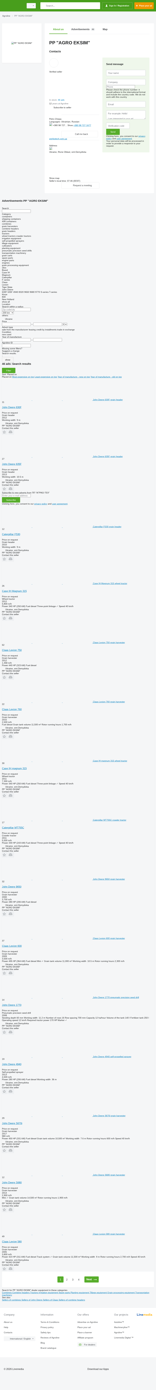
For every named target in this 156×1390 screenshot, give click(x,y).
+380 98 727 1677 (82, 125)
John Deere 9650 (11, 886)
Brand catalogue (48, 1348)
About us (8, 1322)
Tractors (34, 1292)
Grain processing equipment (121, 1292)
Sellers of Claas (51, 1300)
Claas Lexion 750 (12, 650)
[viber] (65, 128)
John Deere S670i (12, 1123)
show (7, 360)
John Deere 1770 (11, 1005)
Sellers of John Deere (32, 1300)
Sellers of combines (11, 1300)
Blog (43, 1343)
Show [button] (70, 125)
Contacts (8, 1332)
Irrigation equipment (49, 1292)
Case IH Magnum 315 (14, 591)
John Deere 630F (11, 407)
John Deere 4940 (11, 1064)
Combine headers (21, 1292)
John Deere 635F (11, 464)
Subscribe (11, 500)
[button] (62, 107)
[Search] (43, 6)
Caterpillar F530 (11, 534)
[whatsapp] (55, 128)
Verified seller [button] (55, 71)
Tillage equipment (98, 1292)
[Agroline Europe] (13, 6)
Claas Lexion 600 (12, 946)
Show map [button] (54, 178)
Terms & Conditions (50, 1322)
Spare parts (65, 1292)
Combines (7, 1292)
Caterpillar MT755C (13, 827)
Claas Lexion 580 (12, 1241)
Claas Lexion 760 (12, 709)
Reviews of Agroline (50, 1337)
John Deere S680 (12, 1182)
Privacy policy (47, 1327)
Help (6, 1327)
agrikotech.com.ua (58, 138)
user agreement (124, 138)
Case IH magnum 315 (14, 768)
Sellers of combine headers (72, 1300)
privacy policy (40, 504)
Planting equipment (80, 1292)
